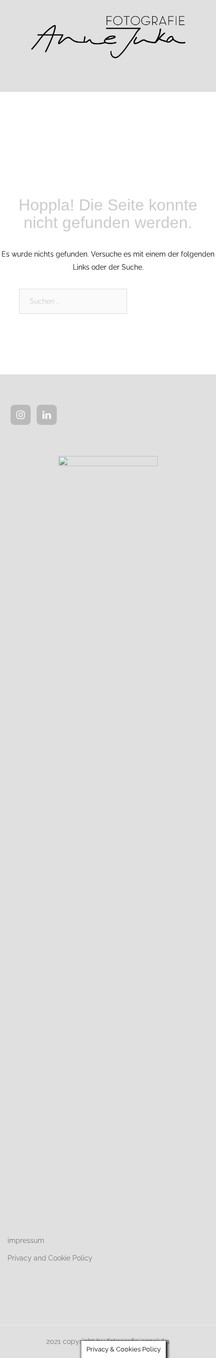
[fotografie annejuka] (107, 35)
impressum (26, 1240)
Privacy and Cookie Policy (50, 1258)
